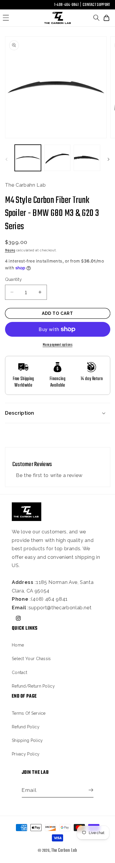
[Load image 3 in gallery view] (87, 158)
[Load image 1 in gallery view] (28, 158)
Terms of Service (29, 713)
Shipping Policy (27, 740)
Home (18, 645)
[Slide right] (108, 159)
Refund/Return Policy (33, 686)
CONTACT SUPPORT (96, 4)
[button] (6, 17)
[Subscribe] (89, 790)
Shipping (10, 250)
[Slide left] (6, 159)
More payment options (58, 345)
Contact (19, 672)
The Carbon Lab (64, 850)
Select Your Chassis (31, 658)
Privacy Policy (26, 754)
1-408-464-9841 (66, 4)
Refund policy (26, 726)
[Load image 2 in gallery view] (57, 158)
